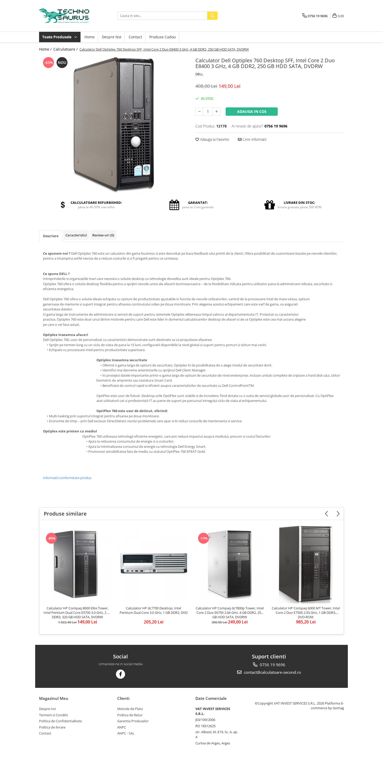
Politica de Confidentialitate (60, 721)
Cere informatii (254, 139)
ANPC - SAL (125, 733)
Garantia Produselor (133, 721)
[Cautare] (212, 15)
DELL (199, 74)
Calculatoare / (66, 49)
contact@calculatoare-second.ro (272, 672)
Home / (46, 49)
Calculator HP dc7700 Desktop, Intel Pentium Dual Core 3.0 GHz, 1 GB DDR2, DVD (154, 610)
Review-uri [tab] (103, 235)
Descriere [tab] (50, 236)
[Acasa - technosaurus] (65, 15)
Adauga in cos (252, 111)
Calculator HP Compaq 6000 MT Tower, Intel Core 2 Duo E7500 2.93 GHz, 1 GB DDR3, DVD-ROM (306, 612)
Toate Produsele (57, 36)
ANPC (121, 727)
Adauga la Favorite (214, 139)
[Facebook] (120, 674)
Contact (135, 36)
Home (89, 36)
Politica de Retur (130, 715)
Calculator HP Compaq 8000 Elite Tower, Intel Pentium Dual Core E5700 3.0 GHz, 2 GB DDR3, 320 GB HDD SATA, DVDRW (78, 612)
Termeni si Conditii (53, 715)
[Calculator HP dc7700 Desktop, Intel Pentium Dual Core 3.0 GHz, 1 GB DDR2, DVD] (153, 564)
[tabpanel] (113, 125)
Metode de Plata (130, 708)
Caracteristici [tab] (76, 235)
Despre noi (111, 36)
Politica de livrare (52, 727)
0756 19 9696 (272, 664)
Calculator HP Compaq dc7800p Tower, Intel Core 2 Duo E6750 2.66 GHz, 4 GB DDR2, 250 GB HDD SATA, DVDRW (230, 612)
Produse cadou (162, 36)
